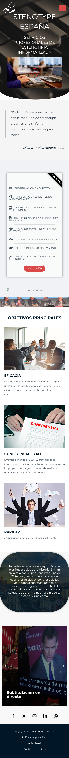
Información (34, 268)
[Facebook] (13, 716)
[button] (34, 72)
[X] (24, 716)
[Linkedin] (45, 716)
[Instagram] (34, 716)
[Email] (56, 716)
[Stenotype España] (9, 8)
